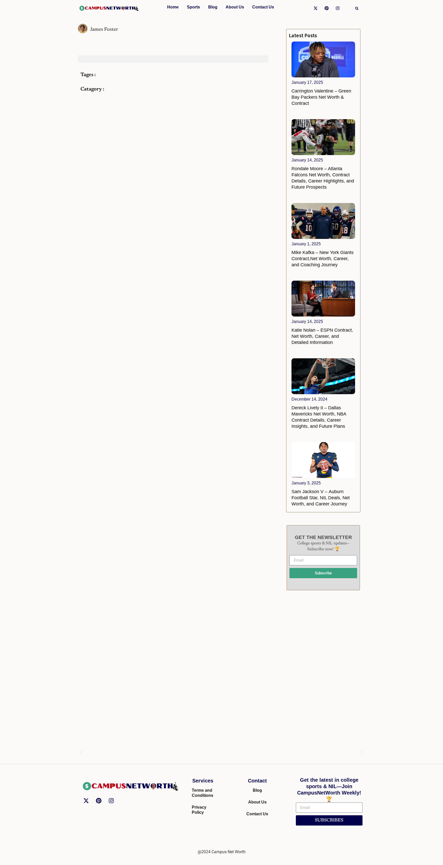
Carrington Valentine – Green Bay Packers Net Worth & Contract (321, 97)
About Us (235, 7)
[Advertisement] (323, 672)
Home (173, 7)
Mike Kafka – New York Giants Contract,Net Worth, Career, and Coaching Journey (322, 258)
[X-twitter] (315, 8)
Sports (193, 7)
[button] (357, 8)
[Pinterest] (327, 8)
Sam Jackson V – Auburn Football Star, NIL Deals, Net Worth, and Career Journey (320, 497)
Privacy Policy (199, 810)
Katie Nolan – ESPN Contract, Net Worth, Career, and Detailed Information (322, 336)
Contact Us (263, 7)
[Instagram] (338, 8)
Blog (212, 7)
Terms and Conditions (202, 793)
